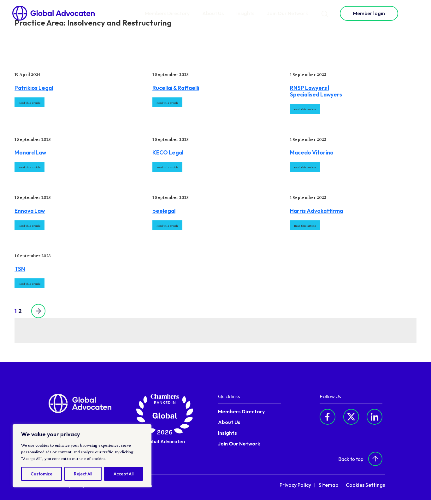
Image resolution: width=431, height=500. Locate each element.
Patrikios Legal (34, 87)
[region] (82, 455)
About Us (213, 13)
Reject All (83, 474)
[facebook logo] (327, 417)
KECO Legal (167, 152)
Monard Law (30, 152)
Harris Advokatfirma (316, 210)
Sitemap (328, 485)
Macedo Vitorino (312, 152)
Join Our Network (287, 13)
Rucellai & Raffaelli (175, 87)
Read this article (29, 102)
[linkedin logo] (374, 417)
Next (34, 311)
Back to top (350, 459)
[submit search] (325, 13)
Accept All (123, 474)
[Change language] (412, 13)
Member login (369, 13)
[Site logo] (53, 13)
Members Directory (167, 13)
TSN (20, 268)
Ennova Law (30, 210)
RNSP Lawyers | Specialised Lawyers (316, 91)
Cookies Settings (365, 485)
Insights (245, 13)
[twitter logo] (351, 417)
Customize (41, 474)
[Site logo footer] (80, 402)
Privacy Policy (295, 485)
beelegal (163, 210)
